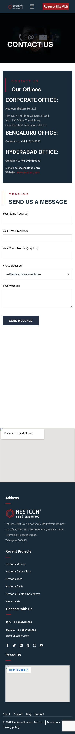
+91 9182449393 (30, 141)
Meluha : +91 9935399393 (21, 630)
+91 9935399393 (30, 160)
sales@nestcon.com (27, 168)
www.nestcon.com (28, 172)
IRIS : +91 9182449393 (19, 622)
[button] (32, 6)
